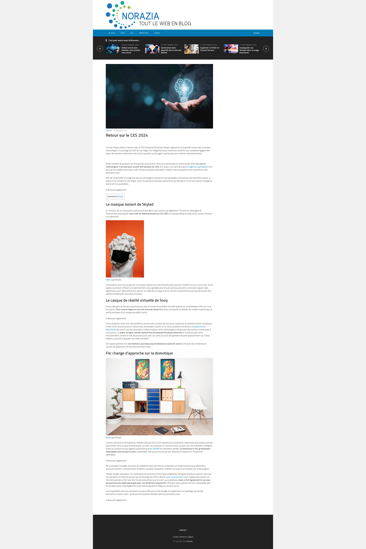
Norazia (190, 541)
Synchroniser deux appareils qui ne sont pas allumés (171, 50)
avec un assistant (174, 477)
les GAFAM (154, 448)
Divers (157, 33)
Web (123, 33)
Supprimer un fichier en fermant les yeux (209, 49)
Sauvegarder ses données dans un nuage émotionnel (249, 50)
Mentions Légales (186, 536)
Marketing (144, 33)
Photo (108, 279)
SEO (132, 33)
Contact (183, 530)
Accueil (112, 33)
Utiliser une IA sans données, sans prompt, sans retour (131, 50)
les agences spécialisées (197, 166)
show (120, 196)
